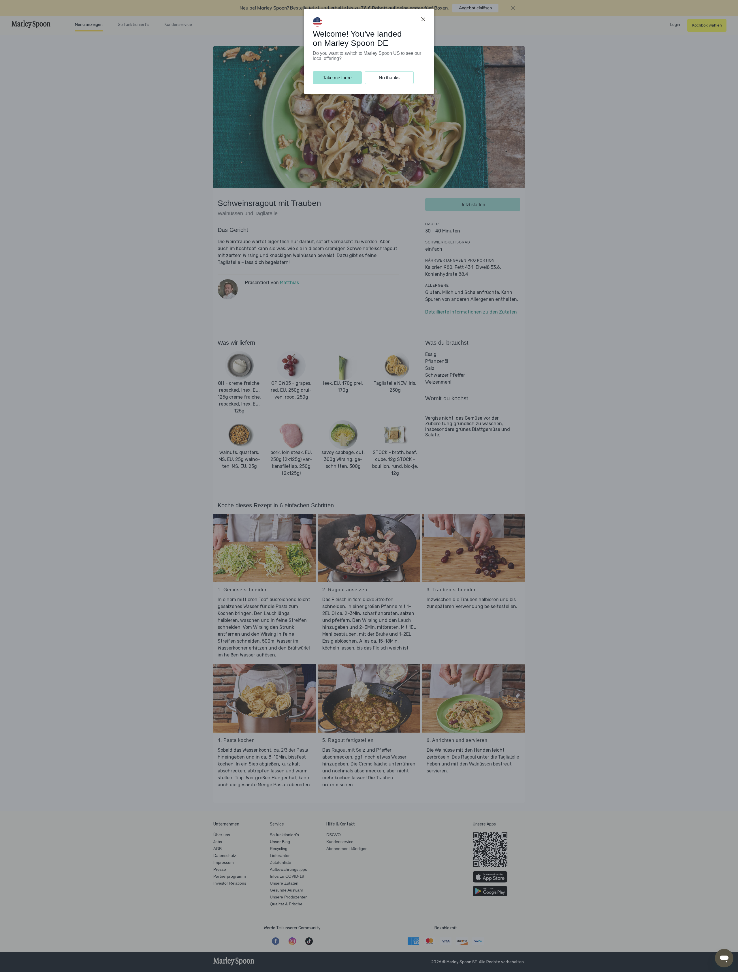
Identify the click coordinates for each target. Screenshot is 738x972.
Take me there (337, 77)
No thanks (389, 77)
